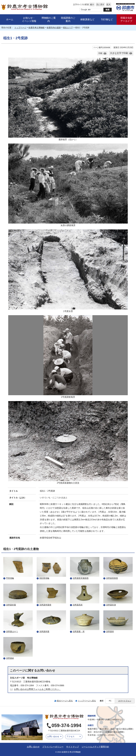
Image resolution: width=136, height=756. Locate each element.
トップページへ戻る (87, 701)
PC (110, 701)
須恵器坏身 (111, 605)
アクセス (71, 736)
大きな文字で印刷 (119, 53)
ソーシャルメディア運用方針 (95, 747)
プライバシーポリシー (52, 747)
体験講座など (87, 19)
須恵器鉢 (10, 658)
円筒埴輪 (10, 578)
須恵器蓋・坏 (79, 631)
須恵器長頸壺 (112, 578)
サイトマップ (72, 747)
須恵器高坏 (78, 605)
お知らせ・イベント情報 (29, 20)
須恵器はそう (12, 631)
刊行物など (107, 19)
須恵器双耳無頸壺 (81, 578)
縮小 (92, 4)
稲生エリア (68, 27)
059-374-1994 (66, 725)
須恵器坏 (110, 631)
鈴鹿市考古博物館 (36, 27)
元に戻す (100, 4)
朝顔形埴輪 (44, 578)
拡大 (108, 4)
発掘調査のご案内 (68, 19)
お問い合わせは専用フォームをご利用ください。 (37, 689)
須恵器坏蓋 (11, 605)
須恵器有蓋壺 (45, 605)
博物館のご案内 (48, 19)
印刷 (100, 53)
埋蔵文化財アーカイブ (126, 20)
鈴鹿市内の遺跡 (54, 27)
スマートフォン (124, 701)
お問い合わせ (53, 736)
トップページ (20, 27)
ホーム (9, 19)
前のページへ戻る (65, 701)
